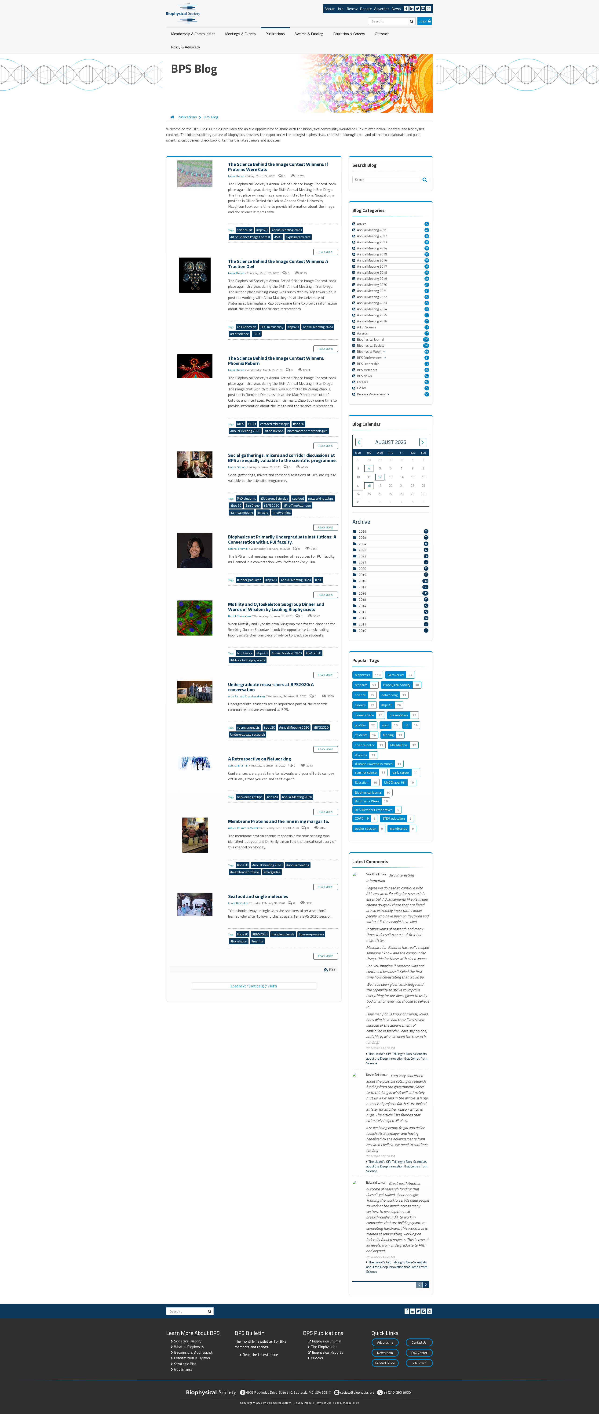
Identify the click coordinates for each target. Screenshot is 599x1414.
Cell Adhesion (246, 326)
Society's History (187, 1341)
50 (426, 394)
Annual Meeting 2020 (287, 229)
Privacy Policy (302, 1402)
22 (426, 388)
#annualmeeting (241, 512)
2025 (362, 537)
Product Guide (385, 1362)
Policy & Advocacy (185, 47)
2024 (362, 543)
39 (426, 272)
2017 (362, 587)
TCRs (256, 333)
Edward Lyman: (376, 1183)
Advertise (381, 8)
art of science (239, 333)
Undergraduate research (247, 734)
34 (426, 236)
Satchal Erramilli (238, 548)
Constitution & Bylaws (192, 1358)
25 (426, 278)
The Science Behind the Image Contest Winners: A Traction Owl (195, 275)
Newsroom (385, 1352)
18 (369, 485)
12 (426, 364)
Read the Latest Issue (260, 1354)
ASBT (278, 236)
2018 (362, 580)
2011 (362, 624)
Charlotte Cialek (238, 903)
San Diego (252, 505)
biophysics (244, 653)
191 (426, 345)
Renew (352, 8)
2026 (362, 531)
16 (426, 333)
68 (426, 351)
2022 (362, 556)
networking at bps (321, 498)
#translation (238, 941)
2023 (362, 549)
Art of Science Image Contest (250, 236)
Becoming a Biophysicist (193, 1352)
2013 (362, 611)
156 (426, 339)
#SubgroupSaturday (274, 498)
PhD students (246, 498)
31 (426, 242)
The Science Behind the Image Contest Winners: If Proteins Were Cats (195, 174)
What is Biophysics (189, 1346)
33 (426, 254)
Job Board (419, 1362)
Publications (275, 33)
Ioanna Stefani (237, 467)
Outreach (382, 33)
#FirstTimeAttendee (297, 505)
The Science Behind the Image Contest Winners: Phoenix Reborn (195, 366)
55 (426, 376)
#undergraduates (249, 579)
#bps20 (261, 229)
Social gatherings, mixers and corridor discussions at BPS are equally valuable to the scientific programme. (195, 464)
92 (426, 382)
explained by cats (298, 236)
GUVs (252, 423)
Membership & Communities (193, 33)
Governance (183, 1369)
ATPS (240, 423)
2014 (362, 605)
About (329, 8)
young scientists (248, 727)
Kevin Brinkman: (377, 1075)
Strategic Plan (185, 1364)
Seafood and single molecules (195, 904)
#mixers (262, 512)
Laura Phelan (236, 176)
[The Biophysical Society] (183, 13)
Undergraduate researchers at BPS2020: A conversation (195, 692)
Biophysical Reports (327, 1352)
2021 (362, 562)
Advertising (385, 1342)
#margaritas (272, 871)
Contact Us (419, 1342)
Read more (325, 252)
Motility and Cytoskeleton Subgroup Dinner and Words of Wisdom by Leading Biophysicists (195, 618)
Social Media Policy (347, 1402)
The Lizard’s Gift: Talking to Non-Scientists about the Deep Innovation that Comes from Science (396, 1058)
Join (340, 8)
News (396, 8)
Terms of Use (323, 1402)
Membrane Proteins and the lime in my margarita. (195, 835)
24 (426, 370)
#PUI (318, 579)
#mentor (257, 941)
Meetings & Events (240, 33)
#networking (282, 512)
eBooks (317, 1358)
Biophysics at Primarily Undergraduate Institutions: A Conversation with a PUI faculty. (195, 551)
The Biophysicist (324, 1346)
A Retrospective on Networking (195, 763)
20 (426, 224)
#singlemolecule (283, 934)
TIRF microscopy (271, 326)
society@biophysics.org (357, 1392)
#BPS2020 (271, 505)
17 (426, 327)
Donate (366, 8)
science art (244, 229)
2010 (362, 630)
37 (426, 260)
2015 (362, 599)
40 (426, 230)
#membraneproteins (244, 871)
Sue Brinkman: (376, 874)
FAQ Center (419, 1352)
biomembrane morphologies (307, 430)
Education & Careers (349, 33)
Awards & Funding (309, 33)
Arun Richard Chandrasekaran (246, 696)
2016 (362, 593)
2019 (362, 574)
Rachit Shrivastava (239, 616)
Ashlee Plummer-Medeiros (245, 828)
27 (426, 303)
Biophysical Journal (326, 1341)
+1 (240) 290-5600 (397, 1392)
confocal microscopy (274, 423)
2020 (362, 568)
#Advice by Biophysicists (247, 660)
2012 (362, 618)
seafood (298, 498)
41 (426, 266)
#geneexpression (311, 934)
